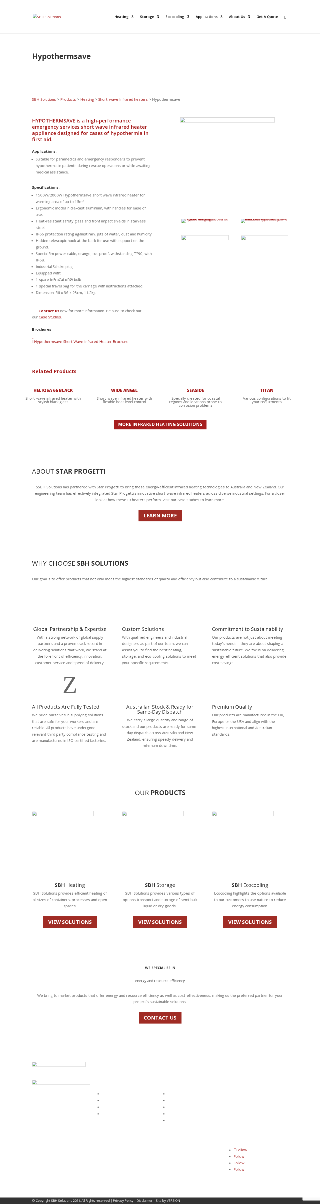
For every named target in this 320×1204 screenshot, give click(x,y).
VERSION (173, 1200)
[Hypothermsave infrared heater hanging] (205, 218)
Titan (267, 390)
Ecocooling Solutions (117, 1107)
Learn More (160, 515)
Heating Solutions (115, 1094)
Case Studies (50, 316)
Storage (147, 17)
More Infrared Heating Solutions (160, 424)
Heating (121, 17)
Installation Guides (182, 1114)
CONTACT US (160, 1017)
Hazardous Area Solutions (122, 1114)
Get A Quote (267, 17)
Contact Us (176, 1100)
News (172, 1120)
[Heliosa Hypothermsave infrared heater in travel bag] (264, 218)
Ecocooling (175, 17)
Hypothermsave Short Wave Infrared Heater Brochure (80, 341)
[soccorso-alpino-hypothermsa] (264, 238)
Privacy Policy (123, 1200)
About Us (237, 17)
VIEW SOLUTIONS (70, 922)
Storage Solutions (115, 1100)
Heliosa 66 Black (53, 390)
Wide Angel (124, 390)
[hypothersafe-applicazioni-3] (205, 238)
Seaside (195, 390)
